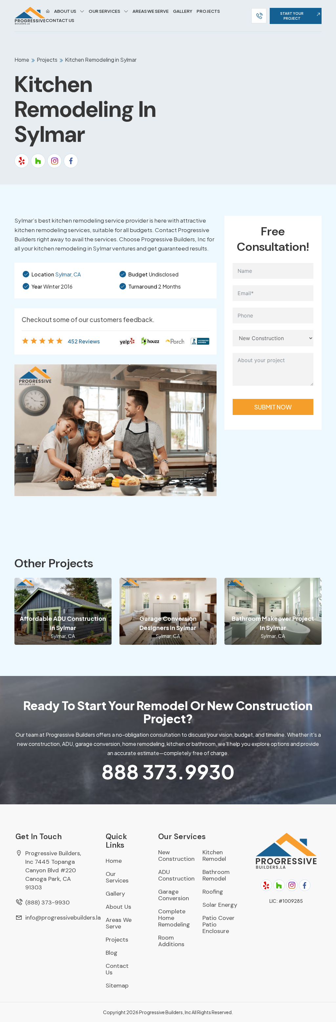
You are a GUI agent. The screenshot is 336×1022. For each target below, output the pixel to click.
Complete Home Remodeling (174, 917)
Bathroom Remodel (216, 875)
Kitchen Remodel (214, 855)
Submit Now (273, 407)
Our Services (104, 11)
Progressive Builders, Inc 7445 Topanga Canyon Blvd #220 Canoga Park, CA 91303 (53, 870)
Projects (208, 11)
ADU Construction (176, 875)
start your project (292, 15)
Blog (111, 953)
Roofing (212, 892)
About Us (65, 11)
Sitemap (117, 985)
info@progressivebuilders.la (63, 918)
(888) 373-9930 (47, 902)
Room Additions (171, 941)
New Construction (176, 855)
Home (22, 59)
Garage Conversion (173, 895)
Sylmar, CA (68, 274)
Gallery (182, 11)
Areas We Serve (151, 11)
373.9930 (168, 771)
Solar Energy (219, 905)
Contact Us (60, 20)
